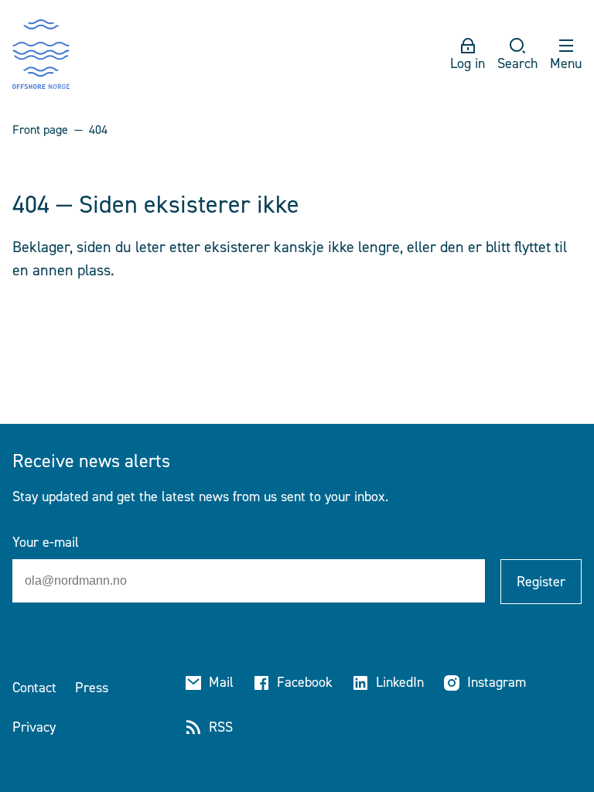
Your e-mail (45, 542)
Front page (40, 129)
